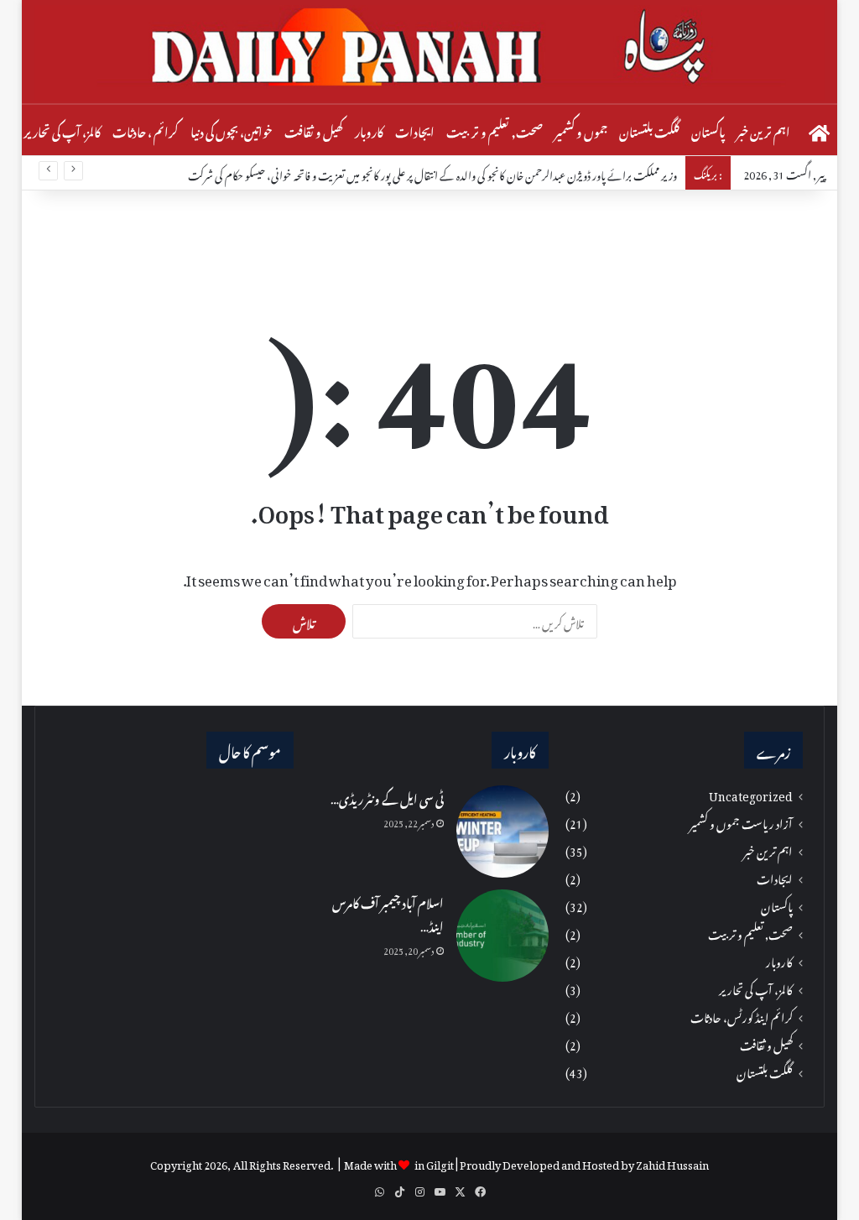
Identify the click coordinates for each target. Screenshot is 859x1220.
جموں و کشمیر (580, 129)
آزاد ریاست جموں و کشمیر (741, 822)
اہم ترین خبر (763, 129)
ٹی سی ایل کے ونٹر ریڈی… (387, 796)
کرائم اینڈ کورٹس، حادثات (741, 1016)
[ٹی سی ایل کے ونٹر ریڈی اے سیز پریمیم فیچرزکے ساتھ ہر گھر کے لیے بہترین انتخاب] (502, 831)
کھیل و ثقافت (313, 129)
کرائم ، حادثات (145, 129)
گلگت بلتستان (649, 129)
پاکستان (708, 129)
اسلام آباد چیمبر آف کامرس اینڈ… (388, 912)
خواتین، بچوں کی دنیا (231, 129)
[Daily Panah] (429, 53)
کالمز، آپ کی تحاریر (62, 129)
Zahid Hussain (672, 1162)
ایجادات (415, 129)
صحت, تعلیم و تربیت (494, 129)
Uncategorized (751, 795)
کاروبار (369, 129)
